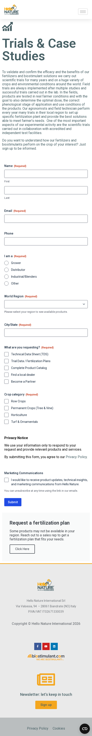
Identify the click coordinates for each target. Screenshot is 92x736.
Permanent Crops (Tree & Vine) (32, 408)
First (7, 181)
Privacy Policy (76, 457)
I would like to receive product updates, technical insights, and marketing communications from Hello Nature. (49, 482)
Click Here (22, 549)
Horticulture (19, 415)
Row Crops (18, 401)
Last (7, 197)
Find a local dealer (23, 374)
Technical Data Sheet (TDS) (29, 354)
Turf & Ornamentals (24, 421)
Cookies (59, 728)
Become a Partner (23, 381)
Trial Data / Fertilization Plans (30, 361)
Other (15, 283)
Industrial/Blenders (24, 276)
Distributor (18, 269)
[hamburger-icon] (83, 12)
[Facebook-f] (38, 646)
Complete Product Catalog (29, 368)
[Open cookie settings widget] (85, 729)
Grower (16, 263)
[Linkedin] (54, 646)
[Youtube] (46, 646)
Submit (13, 502)
